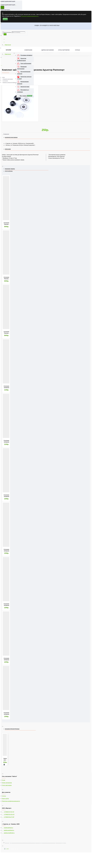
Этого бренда (9, 171)
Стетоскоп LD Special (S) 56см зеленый (6, 386)
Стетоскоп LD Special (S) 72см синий (6, 713)
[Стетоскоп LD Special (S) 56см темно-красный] (13, 470)
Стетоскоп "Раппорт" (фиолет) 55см (6, 332)
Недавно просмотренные (12, 729)
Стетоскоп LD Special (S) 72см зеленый (6, 659)
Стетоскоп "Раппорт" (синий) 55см (6, 278)
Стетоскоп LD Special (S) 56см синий (6, 441)
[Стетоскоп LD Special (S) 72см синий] (13, 688)
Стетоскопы (5, 80)
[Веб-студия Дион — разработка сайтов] (7, 849)
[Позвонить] (4, 41)
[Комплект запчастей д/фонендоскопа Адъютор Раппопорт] (13, 745)
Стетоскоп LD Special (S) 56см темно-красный (6, 495)
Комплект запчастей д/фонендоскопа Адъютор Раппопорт (5, 759)
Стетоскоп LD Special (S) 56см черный (6, 604)
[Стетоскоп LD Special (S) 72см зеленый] (13, 633)
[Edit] (1, 23)
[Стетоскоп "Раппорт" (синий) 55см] (13, 252)
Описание (8, 149)
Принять (5, 18)
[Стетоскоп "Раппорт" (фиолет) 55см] (13, 307)
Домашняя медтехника (8, 79)
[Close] (1, 3)
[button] (5, 134)
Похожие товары (10, 168)
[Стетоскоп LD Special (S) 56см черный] (13, 579)
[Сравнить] (4, 38)
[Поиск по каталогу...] (3, 32)
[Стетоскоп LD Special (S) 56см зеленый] (13, 361)
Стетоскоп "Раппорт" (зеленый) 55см (6, 223)
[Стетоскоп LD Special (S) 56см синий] (13, 416)
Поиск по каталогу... (8, 32)
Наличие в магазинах (11, 137)
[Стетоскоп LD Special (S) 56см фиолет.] (13, 525)
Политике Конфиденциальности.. (30, 16)
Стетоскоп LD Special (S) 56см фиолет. (6, 550)
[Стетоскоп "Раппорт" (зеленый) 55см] (13, 198)
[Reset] (2, 7)
